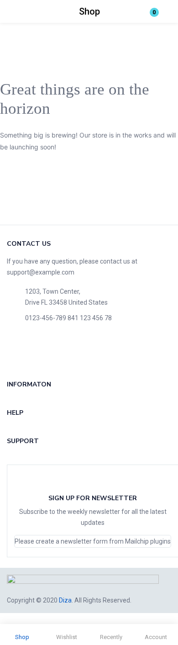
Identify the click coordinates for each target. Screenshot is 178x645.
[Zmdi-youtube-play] (76, 350)
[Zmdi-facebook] (18, 350)
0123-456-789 (45, 318)
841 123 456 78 (90, 318)
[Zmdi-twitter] (47, 350)
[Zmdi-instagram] (105, 350)
